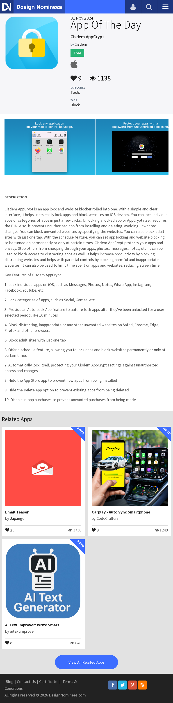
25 (11, 529)
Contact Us (26, 681)
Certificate (48, 681)
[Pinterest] (132, 685)
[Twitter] (122, 685)
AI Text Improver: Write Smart (32, 624)
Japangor (18, 518)
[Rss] (142, 685)
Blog (10, 681)
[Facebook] (112, 685)
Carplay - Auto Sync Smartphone (121, 512)
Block (75, 104)
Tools (75, 92)
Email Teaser (17, 512)
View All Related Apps (86, 662)
